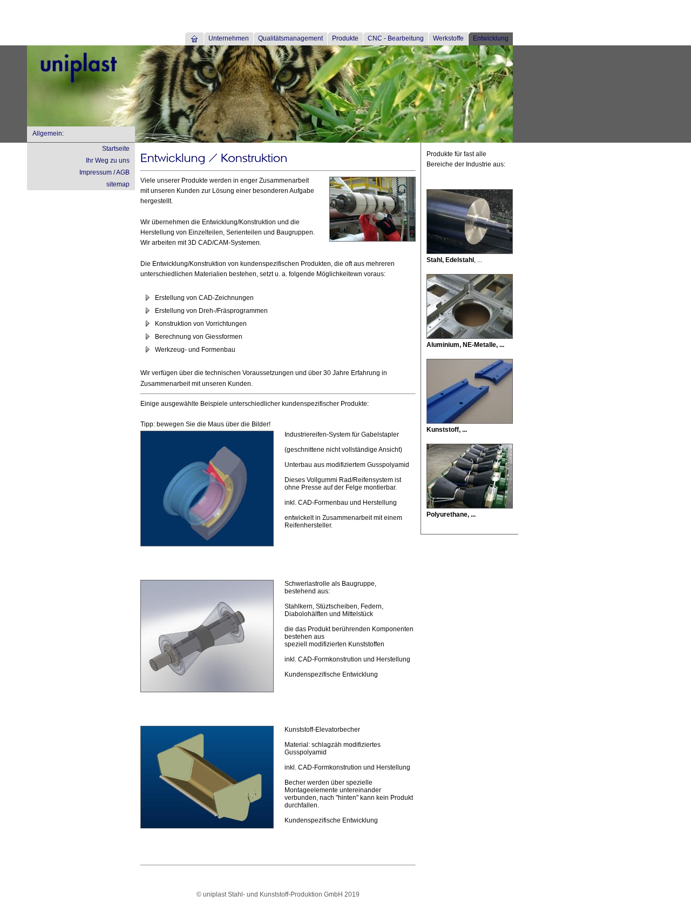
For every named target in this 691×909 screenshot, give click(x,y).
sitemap (118, 184)
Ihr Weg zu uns (108, 160)
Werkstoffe (448, 38)
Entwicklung (491, 38)
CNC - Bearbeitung (396, 38)
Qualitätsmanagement (290, 38)
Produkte (345, 38)
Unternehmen (228, 38)
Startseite (116, 148)
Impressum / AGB (104, 172)
